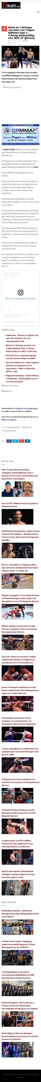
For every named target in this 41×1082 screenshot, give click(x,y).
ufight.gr (13, 420)
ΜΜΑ (4, 420)
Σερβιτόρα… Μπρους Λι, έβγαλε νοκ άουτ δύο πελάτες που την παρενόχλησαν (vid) (22, 338)
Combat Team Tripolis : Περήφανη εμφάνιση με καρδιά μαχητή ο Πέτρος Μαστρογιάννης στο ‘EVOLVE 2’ (18, 944)
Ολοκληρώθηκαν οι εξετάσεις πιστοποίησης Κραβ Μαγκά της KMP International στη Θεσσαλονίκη (18, 975)
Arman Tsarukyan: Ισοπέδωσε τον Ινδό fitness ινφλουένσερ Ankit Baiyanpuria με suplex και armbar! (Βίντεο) (20, 690)
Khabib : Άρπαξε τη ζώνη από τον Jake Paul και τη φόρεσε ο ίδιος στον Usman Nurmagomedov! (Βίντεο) (19, 629)
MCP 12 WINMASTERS (9, 431)
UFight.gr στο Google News (27, 408)
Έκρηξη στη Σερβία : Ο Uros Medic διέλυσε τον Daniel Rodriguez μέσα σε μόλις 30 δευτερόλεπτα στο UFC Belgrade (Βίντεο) (20, 598)
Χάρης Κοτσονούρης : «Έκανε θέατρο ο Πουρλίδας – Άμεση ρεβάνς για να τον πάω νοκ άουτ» (22, 378)
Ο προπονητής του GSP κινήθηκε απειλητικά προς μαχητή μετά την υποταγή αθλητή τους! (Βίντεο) (17, 843)
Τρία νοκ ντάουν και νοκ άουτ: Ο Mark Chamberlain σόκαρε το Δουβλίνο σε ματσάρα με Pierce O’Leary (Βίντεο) (19, 659)
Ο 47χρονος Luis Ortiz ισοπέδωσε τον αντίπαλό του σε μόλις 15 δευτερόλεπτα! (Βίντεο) (20, 782)
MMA (25, 41)
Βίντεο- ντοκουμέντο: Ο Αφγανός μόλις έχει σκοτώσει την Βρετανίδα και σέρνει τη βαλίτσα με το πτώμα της (20, 567)
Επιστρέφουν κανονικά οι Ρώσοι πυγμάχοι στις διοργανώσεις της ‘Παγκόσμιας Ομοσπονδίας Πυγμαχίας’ (19, 721)
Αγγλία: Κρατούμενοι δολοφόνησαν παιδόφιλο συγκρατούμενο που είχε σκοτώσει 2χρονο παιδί (18, 874)
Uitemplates (20, 1077)
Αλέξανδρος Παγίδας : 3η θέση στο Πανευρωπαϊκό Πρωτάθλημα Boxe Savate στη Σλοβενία (20, 913)
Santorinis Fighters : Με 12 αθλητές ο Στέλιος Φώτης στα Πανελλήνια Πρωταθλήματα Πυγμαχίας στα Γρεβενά (20, 1005)
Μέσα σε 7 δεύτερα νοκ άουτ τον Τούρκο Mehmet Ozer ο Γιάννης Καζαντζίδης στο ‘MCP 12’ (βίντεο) (21, 348)
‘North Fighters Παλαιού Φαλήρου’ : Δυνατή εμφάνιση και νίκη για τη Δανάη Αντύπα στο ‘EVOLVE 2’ (20, 1036)
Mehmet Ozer (27, 427)
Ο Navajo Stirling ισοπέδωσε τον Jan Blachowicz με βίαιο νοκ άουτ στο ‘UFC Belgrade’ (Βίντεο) (19, 813)
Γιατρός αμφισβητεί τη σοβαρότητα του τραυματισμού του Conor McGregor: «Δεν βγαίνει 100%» (20, 751)
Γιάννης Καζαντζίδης (13, 427)
